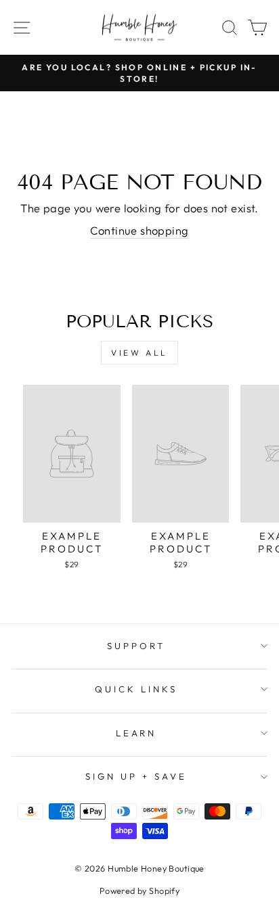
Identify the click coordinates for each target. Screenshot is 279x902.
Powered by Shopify (139, 890)
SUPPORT (136, 645)
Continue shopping (139, 230)
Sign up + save (136, 776)
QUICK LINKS (136, 689)
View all (139, 353)
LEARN (136, 733)
